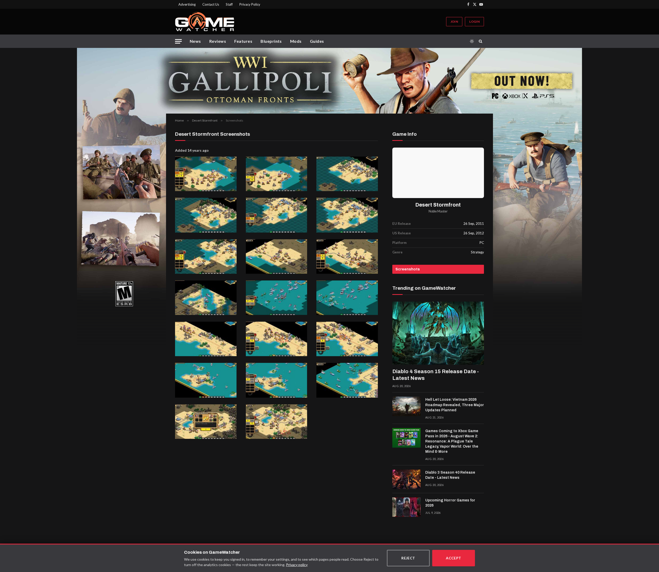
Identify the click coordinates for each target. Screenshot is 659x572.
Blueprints (271, 41)
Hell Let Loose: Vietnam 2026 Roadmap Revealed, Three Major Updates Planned (454, 405)
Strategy (477, 252)
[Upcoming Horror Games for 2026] (406, 507)
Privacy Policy (249, 4)
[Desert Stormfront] (438, 173)
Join (454, 21)
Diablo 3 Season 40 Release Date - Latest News (450, 475)
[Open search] (481, 41)
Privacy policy (297, 564)
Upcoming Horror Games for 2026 (450, 502)
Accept (453, 558)
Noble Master (438, 211)
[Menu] (178, 41)
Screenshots (407, 269)
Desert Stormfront (438, 205)
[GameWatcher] (204, 22)
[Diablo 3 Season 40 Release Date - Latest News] (406, 479)
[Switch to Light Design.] (472, 41)
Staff (229, 4)
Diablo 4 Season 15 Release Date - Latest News (435, 375)
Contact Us (210, 4)
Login (474, 21)
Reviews (217, 41)
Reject (408, 558)
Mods (296, 41)
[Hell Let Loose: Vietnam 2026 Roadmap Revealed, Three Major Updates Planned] (406, 406)
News (195, 41)
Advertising (187, 4)
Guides (317, 41)
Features (243, 41)
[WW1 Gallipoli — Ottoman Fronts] (329, 81)
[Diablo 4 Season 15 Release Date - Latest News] (438, 333)
